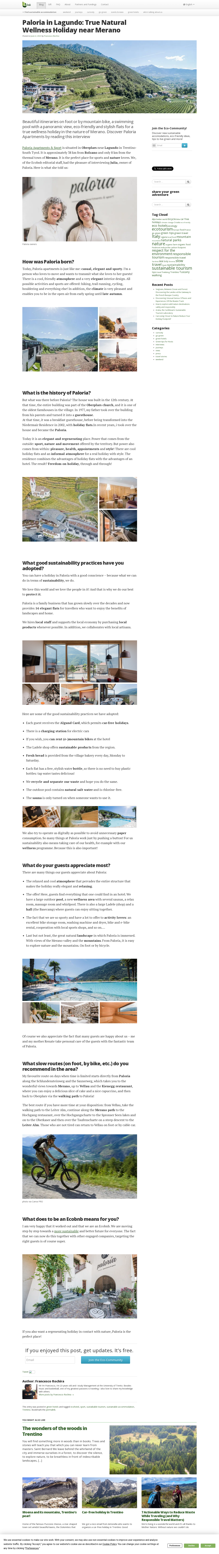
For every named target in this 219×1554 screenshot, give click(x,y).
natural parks (171, 240)
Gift (50, 4)
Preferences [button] (32, 1548)
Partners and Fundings (86, 4)
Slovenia (172, 261)
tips (154, 272)
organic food (184, 244)
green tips (167, 233)
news (158, 350)
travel (159, 272)
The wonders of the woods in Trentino (54, 1431)
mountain (184, 237)
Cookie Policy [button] (109, 1544)
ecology (172, 226)
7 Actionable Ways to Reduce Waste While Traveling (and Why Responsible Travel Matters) (168, 1516)
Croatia (177, 222)
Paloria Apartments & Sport (42, 148)
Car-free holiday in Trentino (102, 1512)
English (189, 4)
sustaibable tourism (96, 1406)
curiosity (90, 12)
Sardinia (155, 261)
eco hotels (160, 225)
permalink (50, 1409)
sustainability (176, 265)
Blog (41, 4)
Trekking (166, 272)
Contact (105, 4)
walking (157, 275)
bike (178, 219)
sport (82, 1406)
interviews (160, 344)
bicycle (172, 219)
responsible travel (175, 257)
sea (161, 261)
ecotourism (162, 229)
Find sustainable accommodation (40, 12)
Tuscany (184, 272)
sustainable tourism (172, 268)
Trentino (26, 1409)
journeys (79, 12)
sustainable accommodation (120, 1406)
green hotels (133, 12)
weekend (67, 12)
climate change (167, 222)
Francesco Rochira (51, 36)
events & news (117, 12)
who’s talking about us (152, 12)
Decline (191, 1546)
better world (161, 219)
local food (171, 237)
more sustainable (66, 1231)
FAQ (58, 4)
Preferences (174, 1546)
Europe (176, 230)
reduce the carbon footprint (173, 247)
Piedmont (156, 247)
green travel (181, 233)
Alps (154, 219)
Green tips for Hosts (164, 341)
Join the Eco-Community (106, 1360)
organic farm (171, 244)
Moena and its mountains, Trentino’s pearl (49, 1514)
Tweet (25, 1371)
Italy (156, 236)
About (67, 4)
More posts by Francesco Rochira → (56, 1394)
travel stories (161, 356)
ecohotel (75, 1406)
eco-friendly (185, 222)
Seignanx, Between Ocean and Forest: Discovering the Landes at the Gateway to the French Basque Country (173, 292)
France (188, 230)
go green (103, 12)
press (158, 353)
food (182, 229)
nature (158, 243)
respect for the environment (163, 252)
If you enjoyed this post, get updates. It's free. (79, 1350)
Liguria (164, 237)
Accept (208, 1546)
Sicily (166, 261)
